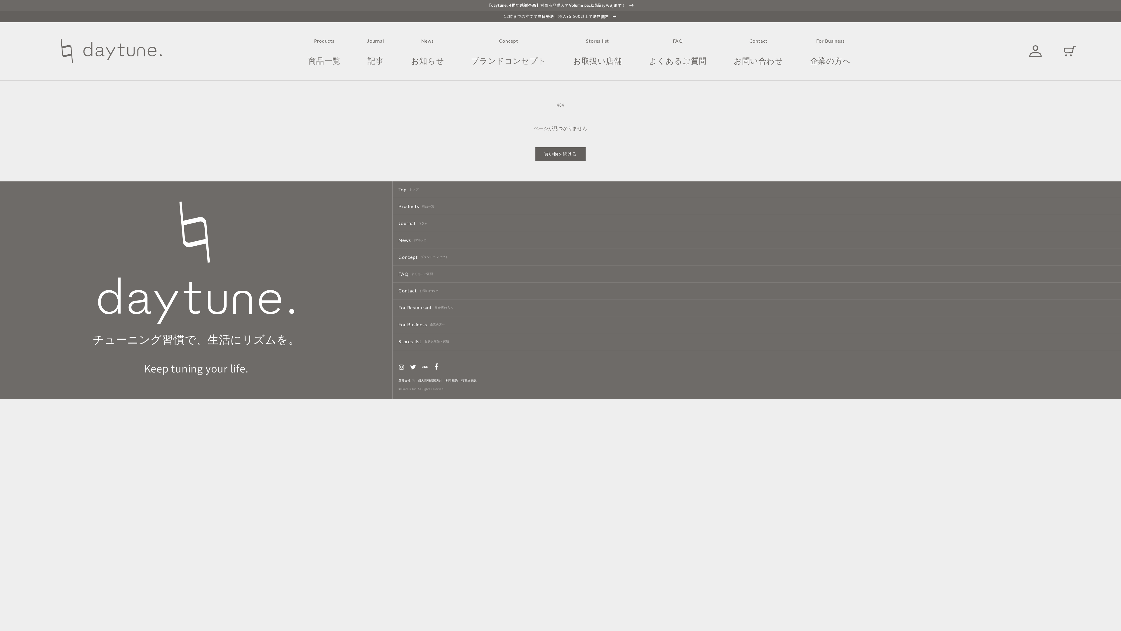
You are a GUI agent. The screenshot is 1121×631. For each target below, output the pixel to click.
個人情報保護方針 (430, 380)
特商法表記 (468, 380)
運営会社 (404, 380)
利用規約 (452, 380)
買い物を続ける (560, 154)
